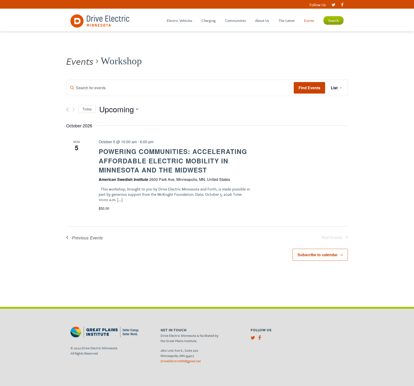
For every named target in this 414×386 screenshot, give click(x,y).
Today (87, 109)
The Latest (286, 20)
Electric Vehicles (179, 20)
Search (333, 20)
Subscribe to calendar (318, 254)
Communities (235, 20)
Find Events (309, 87)
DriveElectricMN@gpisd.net (181, 360)
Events (309, 20)
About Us (262, 20)
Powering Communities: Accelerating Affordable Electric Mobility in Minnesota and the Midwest (173, 160)
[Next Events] (73, 109)
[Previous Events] (67, 109)
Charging (208, 20)
